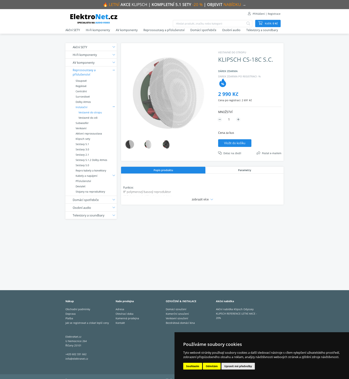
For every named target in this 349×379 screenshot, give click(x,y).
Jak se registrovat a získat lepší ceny (87, 323)
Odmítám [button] (212, 366)
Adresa (120, 309)
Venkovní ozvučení (177, 318)
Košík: (271, 23)
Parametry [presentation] (244, 170)
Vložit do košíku (234, 143)
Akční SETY (72, 30)
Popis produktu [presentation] (163, 170)
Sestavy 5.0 (82, 165)
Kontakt (120, 323)
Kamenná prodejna (127, 318)
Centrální (81, 91)
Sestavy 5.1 (82, 144)
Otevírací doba (124, 313)
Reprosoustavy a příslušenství (163, 30)
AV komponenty (127, 30)
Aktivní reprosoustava (89, 133)
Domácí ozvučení (176, 309)
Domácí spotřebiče (203, 30)
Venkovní (81, 128)
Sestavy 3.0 (82, 149)
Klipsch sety (83, 139)
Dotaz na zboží (232, 153)
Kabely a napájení (86, 175)
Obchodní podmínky (77, 309)
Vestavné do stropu (90, 112)
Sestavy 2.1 (82, 154)
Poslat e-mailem (271, 153)
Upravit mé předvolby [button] (238, 366)
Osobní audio (231, 30)
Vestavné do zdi (88, 117)
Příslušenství (83, 181)
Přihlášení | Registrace (266, 13)
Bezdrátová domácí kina (180, 323)
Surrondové (83, 96)
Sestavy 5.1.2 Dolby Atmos (91, 160)
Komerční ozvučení (177, 313)
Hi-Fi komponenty (98, 30)
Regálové (81, 86)
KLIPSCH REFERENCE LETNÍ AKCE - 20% (236, 316)
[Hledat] (248, 23)
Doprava (70, 313)
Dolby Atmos (83, 102)
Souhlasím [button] (192, 366)
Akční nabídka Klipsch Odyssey (235, 309)
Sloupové (81, 80)
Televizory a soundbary (262, 30)
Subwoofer (82, 123)
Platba (69, 318)
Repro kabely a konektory (91, 170)
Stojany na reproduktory (90, 191)
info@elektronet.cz (76, 358)
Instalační (81, 107)
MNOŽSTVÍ (225, 112)
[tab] (163, 170)
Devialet (80, 186)
